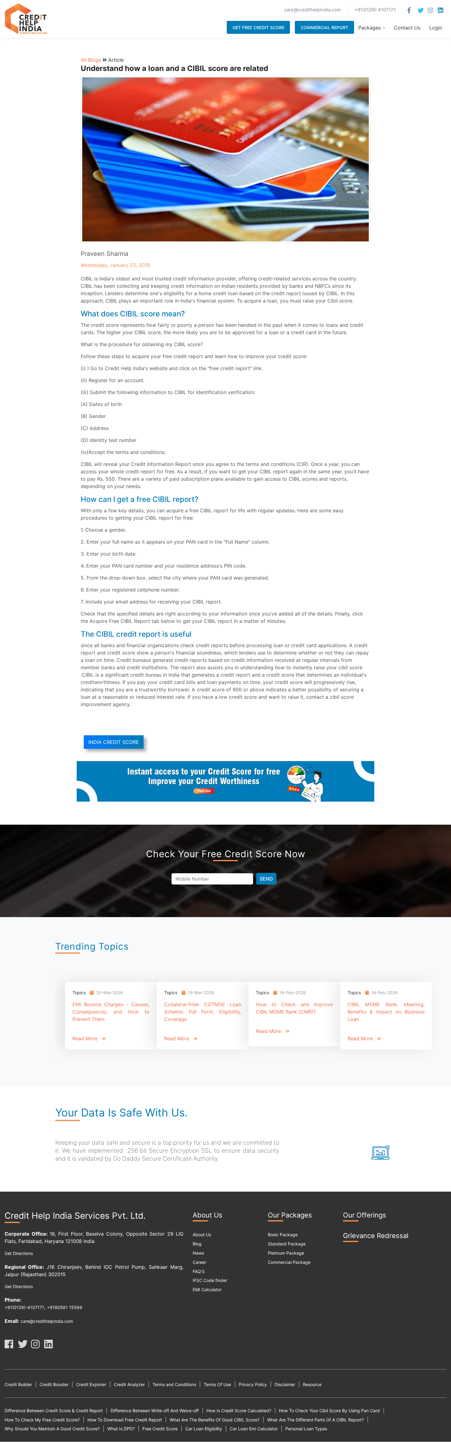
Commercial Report (324, 27)
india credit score (113, 742)
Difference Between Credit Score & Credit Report (54, 1410)
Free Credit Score (160, 1428)
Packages (369, 28)
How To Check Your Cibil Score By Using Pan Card (329, 1410)
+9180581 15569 (64, 1307)
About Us (202, 1234)
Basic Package (283, 1234)
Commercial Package (289, 1262)
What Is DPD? (121, 1428)
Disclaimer (285, 1384)
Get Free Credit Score (258, 27)
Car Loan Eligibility (203, 1428)
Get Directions (19, 1253)
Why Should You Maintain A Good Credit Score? (52, 1428)
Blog (197, 1243)
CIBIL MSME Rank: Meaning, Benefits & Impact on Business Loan (386, 1011)
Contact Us (407, 28)
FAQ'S (199, 1271)
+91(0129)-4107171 (24, 1307)
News (198, 1253)
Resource (312, 1384)
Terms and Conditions (174, 1384)
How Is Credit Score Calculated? (238, 1410)
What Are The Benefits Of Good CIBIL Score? (215, 1419)
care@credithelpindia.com (47, 1321)
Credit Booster (54, 1384)
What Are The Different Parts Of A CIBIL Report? (315, 1419)
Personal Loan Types (306, 1428)
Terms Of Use (217, 1384)
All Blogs (91, 60)
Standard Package (287, 1243)
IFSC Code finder (210, 1280)
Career (199, 1262)
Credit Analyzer (129, 1384)
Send (266, 879)
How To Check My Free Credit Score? (42, 1419)
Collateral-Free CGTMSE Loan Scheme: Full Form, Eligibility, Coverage (202, 1011)
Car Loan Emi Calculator (254, 1428)
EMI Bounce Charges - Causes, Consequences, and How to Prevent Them (110, 1011)
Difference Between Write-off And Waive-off (154, 1410)
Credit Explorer (91, 1384)
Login (435, 28)
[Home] (26, 18)
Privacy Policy (253, 1384)
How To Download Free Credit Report (124, 1419)
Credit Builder (18, 1384)
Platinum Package (286, 1253)
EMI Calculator (207, 1289)
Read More (85, 1038)
